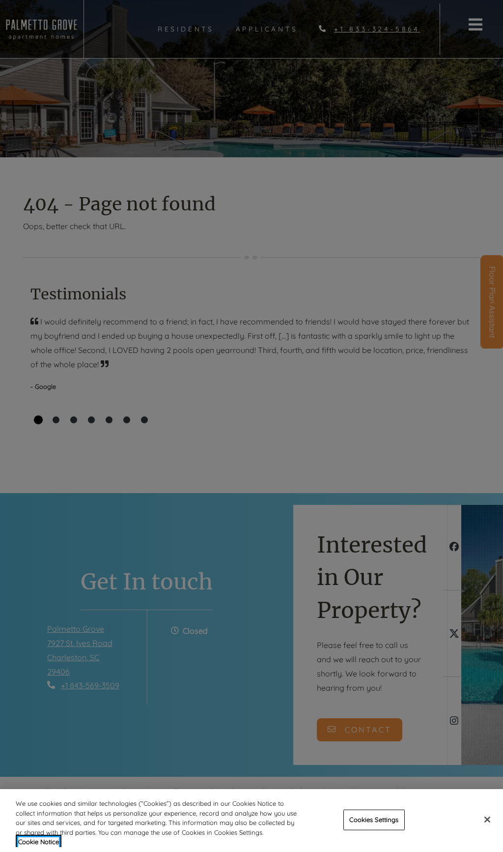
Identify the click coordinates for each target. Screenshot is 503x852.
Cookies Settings (373, 819)
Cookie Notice (38, 842)
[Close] (487, 819)
